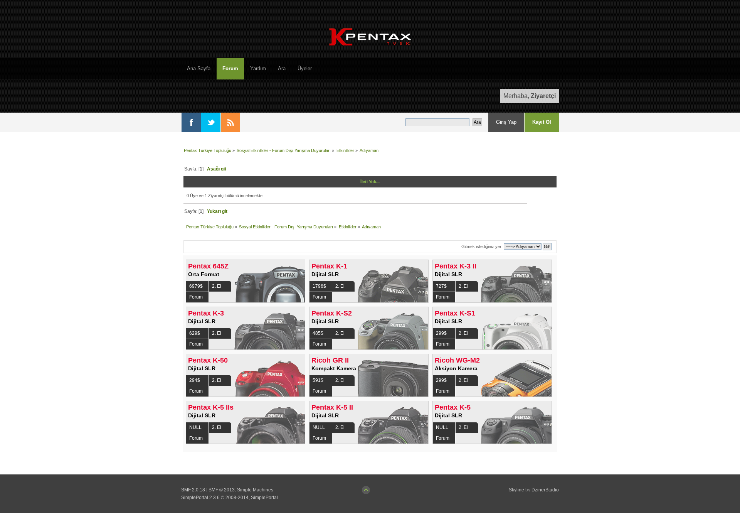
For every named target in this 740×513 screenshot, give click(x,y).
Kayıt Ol (541, 122)
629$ (194, 333)
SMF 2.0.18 (193, 490)
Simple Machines (255, 490)
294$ (194, 380)
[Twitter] (210, 122)
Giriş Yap (506, 122)
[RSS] (230, 122)
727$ (441, 286)
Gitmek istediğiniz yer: (482, 246)
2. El (216, 286)
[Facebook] (191, 122)
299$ (441, 333)
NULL (195, 427)
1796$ (319, 286)
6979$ (196, 286)
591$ (318, 380)
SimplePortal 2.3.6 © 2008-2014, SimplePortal (229, 497)
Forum (196, 297)
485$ (318, 333)
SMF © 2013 (222, 490)
